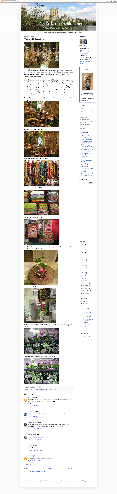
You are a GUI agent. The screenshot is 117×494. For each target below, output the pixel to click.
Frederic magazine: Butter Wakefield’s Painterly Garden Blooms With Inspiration (86, 155)
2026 (82, 244)
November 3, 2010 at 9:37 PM (36, 450)
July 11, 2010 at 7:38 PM (34, 439)
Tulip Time (86, 306)
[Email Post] (40, 387)
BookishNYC (31, 397)
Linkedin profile (84, 53)
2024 (82, 249)
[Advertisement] (86, 212)
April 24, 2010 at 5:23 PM (34, 405)
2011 (82, 278)
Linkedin (83, 137)
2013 (82, 273)
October (85, 288)
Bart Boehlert (85, 46)
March (85, 333)
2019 (82, 257)
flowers (36, 389)
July (84, 296)
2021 (82, 252)
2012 (82, 275)
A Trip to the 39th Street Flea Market (88, 321)
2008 (82, 344)
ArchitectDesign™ (33, 422)
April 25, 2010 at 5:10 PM (34, 429)
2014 (82, 270)
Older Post (71, 468)
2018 (82, 260)
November (86, 285)
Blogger (62, 482)
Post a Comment (30, 464)
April (84, 303)
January (85, 338)
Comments (85, 112)
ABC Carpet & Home (30, 72)
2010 (82, 280)
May (84, 301)
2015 (82, 267)
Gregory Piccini (32, 434)
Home (49, 468)
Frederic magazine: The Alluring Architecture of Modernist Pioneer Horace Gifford (86, 163)
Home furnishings (43, 389)
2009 (82, 342)
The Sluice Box (32, 411)
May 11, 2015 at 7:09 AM (34, 461)
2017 (82, 262)
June (84, 298)
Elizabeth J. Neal (32, 456)
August (85, 293)
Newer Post (27, 468)
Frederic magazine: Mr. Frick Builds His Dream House (86, 141)
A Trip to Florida (87, 316)
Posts (83, 109)
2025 (82, 247)
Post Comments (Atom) (38, 471)
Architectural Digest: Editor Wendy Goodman (87, 170)
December (86, 283)
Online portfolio (84, 52)
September (86, 290)
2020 (82, 254)
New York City (52, 389)
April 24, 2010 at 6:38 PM (34, 416)
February (86, 336)
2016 (82, 265)
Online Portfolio (85, 135)
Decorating (31, 389)
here (91, 93)
